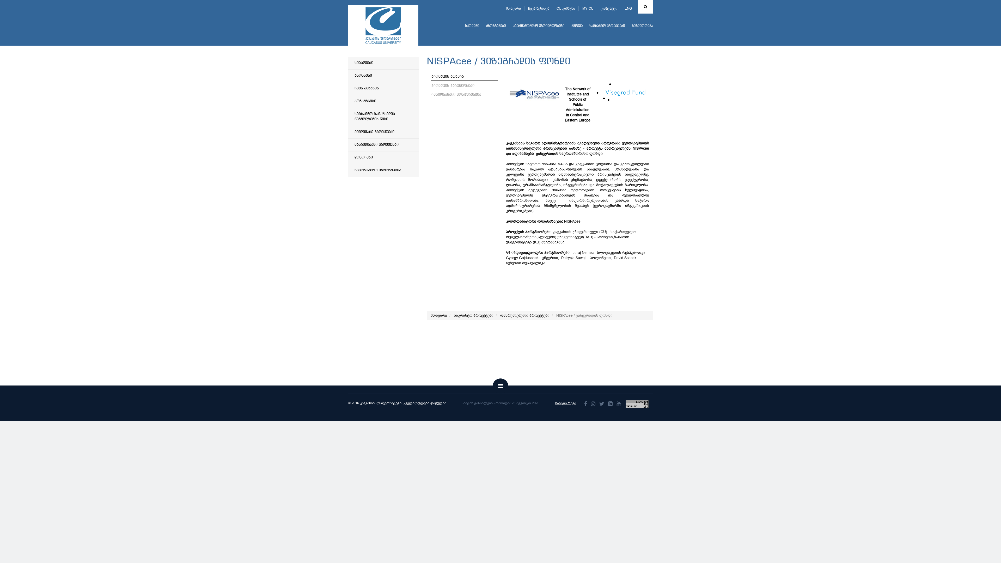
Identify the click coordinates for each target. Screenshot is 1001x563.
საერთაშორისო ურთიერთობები (539, 26)
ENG (628, 8)
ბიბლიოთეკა (642, 26)
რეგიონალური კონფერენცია (456, 94)
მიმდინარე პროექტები (374, 132)
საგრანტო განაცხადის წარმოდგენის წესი (375, 116)
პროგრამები (496, 26)
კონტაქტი (609, 8)
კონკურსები (365, 101)
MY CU (587, 8)
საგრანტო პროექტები (607, 26)
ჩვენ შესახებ (538, 8)
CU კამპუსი (566, 8)
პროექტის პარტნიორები (452, 86)
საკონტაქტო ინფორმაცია (378, 170)
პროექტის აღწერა (447, 76)
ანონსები (363, 75)
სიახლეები (364, 63)
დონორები (364, 157)
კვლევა (577, 26)
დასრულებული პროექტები (377, 144)
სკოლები (472, 26)
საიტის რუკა (565, 403)
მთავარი (513, 8)
